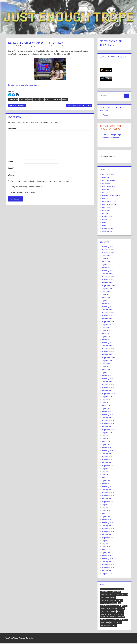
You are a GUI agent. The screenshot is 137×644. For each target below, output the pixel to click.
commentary (119, 594)
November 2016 (108, 496)
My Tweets (104, 115)
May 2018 (106, 442)
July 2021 (106, 328)
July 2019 (106, 400)
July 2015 (106, 544)
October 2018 (107, 427)
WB (111, 622)
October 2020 (107, 355)
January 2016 (107, 526)
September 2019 (108, 394)
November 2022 (108, 280)
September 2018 (108, 430)
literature (23, 99)
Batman (103, 589)
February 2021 (107, 343)
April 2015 (106, 553)
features (105, 198)
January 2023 (107, 274)
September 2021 (108, 322)
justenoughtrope (31, 46)
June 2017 (106, 475)
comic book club (108, 180)
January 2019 (107, 418)
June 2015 (106, 547)
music (109, 608)
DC (115, 600)
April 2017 (106, 481)
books (11, 99)
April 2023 (106, 265)
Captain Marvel (118, 589)
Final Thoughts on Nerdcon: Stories (78, 105)
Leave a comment (57, 46)
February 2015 (107, 559)
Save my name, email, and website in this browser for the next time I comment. (40, 181)
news (30, 99)
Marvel (111, 606)
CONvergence (110, 597)
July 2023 (106, 256)
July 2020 (106, 364)
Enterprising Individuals (111, 195)
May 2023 (106, 262)
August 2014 (107, 574)
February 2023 (107, 271)
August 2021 (107, 325)
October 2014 (107, 571)
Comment (12, 128)
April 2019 (106, 409)
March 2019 (106, 412)
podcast (36, 99)
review (110, 614)
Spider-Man (104, 617)
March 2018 (106, 448)
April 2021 (106, 337)
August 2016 (107, 505)
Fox (119, 603)
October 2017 (107, 463)
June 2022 (106, 295)
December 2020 (108, 349)
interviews (43, 46)
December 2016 (108, 493)
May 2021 (106, 334)
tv (126, 620)
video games (107, 231)
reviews (105, 219)
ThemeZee (29, 638)
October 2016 (107, 499)
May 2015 (106, 550)
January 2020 (107, 382)
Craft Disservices (108, 186)
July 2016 (106, 508)
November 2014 (108, 568)
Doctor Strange (106, 603)
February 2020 (107, 379)
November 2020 (108, 352)
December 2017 (108, 457)
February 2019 (107, 415)
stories (47, 99)
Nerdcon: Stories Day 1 (17, 105)
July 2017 (106, 472)
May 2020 (106, 370)
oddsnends (106, 210)
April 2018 (106, 445)
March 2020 (106, 376)
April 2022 (106, 301)
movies (124, 606)
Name (11, 161)
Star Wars (121, 617)
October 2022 (107, 283)
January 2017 (107, 490)
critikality (105, 189)
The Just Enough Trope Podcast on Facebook (111, 127)
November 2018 (108, 424)
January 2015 (107, 562)
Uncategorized (107, 228)
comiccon (116, 591)
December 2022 (108, 277)
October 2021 (107, 319)
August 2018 (107, 433)
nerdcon (115, 608)
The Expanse (113, 620)
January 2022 (107, 310)
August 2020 (107, 361)
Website (11, 175)
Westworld (118, 622)
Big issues (106, 177)
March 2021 (106, 340)
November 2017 (108, 460)
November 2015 (108, 532)
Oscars (113, 611)
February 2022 (107, 307)
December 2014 (108, 565)
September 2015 (108, 538)
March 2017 (106, 484)
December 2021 (108, 313)
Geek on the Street (109, 201)
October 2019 (107, 391)
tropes (104, 225)
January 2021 (107, 346)
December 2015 (108, 529)
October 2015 (107, 535)
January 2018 (107, 454)
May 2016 (106, 514)
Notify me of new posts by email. (23, 192)
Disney (120, 600)
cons (16, 99)
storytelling (56, 99)
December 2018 (108, 421)
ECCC (115, 603)
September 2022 (108, 286)
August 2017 (107, 469)
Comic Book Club (106, 591)
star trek (113, 617)
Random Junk (107, 216)
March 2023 (106, 268)
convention (106, 183)
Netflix (122, 608)
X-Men (114, 625)
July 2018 (106, 436)
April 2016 (106, 517)
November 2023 (108, 253)
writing (64, 99)
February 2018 (107, 451)
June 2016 (106, 511)
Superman (104, 620)
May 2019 (106, 406)
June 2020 (106, 367)
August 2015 (107, 541)
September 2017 (108, 466)
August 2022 (107, 289)
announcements (108, 174)
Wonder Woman (106, 625)
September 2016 (108, 502)
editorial (105, 192)
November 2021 (108, 316)
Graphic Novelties (109, 204)
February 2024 (107, 247)
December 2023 (108, 250)
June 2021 (106, 331)
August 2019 (107, 397)
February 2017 (107, 487)
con (126, 594)
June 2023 (106, 259)
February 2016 (107, 523)
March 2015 (106, 556)
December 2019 (108, 385)
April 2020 (106, 373)
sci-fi (42, 99)
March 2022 (106, 304)
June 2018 (106, 439)
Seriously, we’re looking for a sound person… (25, 85)
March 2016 (106, 520)
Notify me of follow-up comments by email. (27, 187)
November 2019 (108, 388)
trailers (105, 222)
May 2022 (106, 298)
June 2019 (106, 403)
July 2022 (106, 292)
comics (111, 594)
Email (11, 168)
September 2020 (108, 358)
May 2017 (106, 478)
